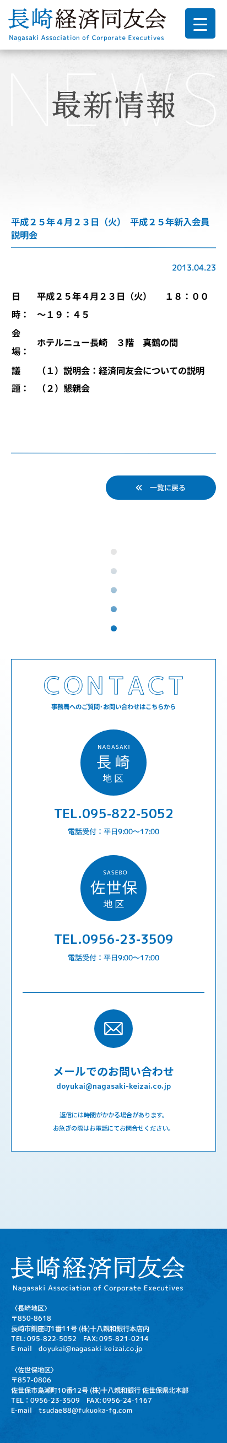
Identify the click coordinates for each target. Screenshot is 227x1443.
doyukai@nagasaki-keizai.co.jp (113, 1085)
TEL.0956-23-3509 (114, 938)
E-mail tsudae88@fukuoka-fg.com (72, 1410)
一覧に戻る (164, 487)
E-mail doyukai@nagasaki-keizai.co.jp (77, 1348)
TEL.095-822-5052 (114, 813)
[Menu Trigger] (200, 23)
